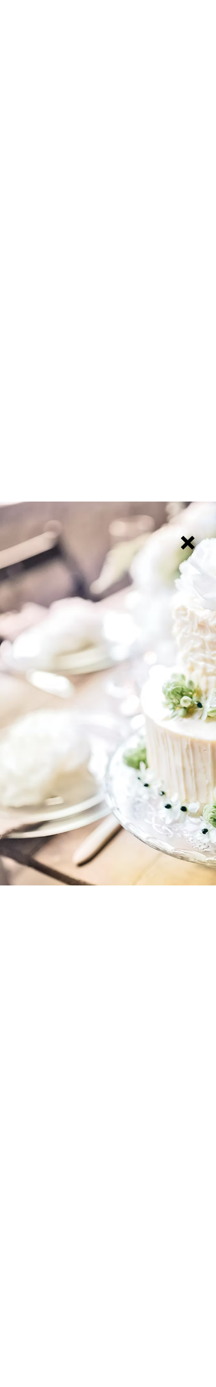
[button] (187, 543)
